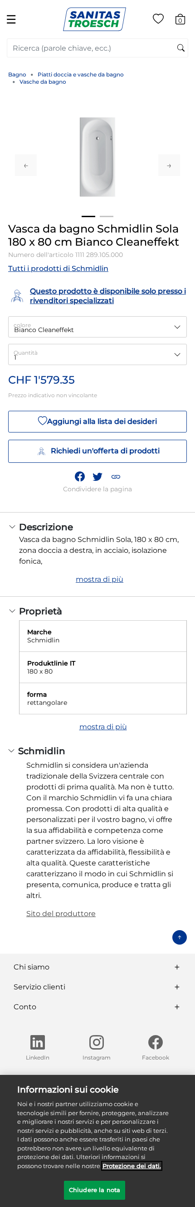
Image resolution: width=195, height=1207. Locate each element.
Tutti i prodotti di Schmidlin (58, 268)
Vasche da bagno (43, 81)
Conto (25, 1007)
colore (22, 325)
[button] (116, 476)
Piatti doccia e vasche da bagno (81, 74)
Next (169, 165)
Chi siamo (31, 967)
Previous (26, 165)
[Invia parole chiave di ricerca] (181, 48)
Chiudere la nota (94, 1189)
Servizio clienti (39, 987)
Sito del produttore (61, 913)
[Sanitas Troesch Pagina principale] (94, 18)
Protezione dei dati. (131, 1165)
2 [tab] (106, 216)
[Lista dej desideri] (158, 20)
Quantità (26, 352)
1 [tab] (88, 216)
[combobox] (97, 47)
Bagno (17, 74)
